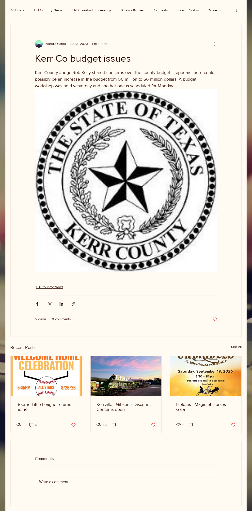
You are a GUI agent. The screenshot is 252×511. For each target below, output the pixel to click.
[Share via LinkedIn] (61, 304)
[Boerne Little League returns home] (46, 376)
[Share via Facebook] (37, 304)
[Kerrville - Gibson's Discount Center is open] (126, 376)
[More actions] (214, 44)
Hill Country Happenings (91, 10)
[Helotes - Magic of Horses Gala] (205, 376)
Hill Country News (48, 10)
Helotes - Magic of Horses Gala (201, 407)
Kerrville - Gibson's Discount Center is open (123, 407)
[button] (235, 10)
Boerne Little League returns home (43, 407)
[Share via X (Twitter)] (49, 304)
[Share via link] (73, 304)
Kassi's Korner (132, 10)
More (213, 10)
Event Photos (188, 10)
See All (236, 347)
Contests (161, 10)
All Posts (17, 10)
